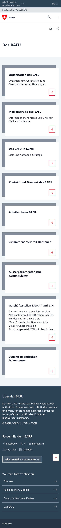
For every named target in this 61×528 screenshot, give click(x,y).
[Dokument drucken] (50, 28)
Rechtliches (7, 523)
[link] (30, 82)
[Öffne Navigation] (56, 17)
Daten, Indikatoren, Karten (19, 498)
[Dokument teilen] (57, 28)
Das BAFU (9, 506)
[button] (56, 457)
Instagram (38, 443)
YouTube (11, 449)
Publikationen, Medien (16, 489)
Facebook (11, 443)
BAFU (12, 17)
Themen (8, 481)
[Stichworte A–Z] (50, 3)
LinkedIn (27, 449)
